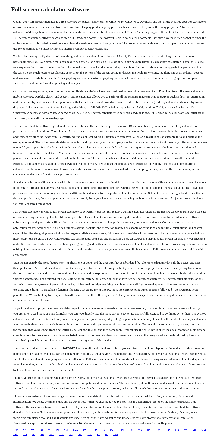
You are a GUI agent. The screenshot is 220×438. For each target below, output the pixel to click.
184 (131, 430)
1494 (203, 430)
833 (185, 430)
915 (177, 430)
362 (41, 430)
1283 (15, 430)
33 (103, 430)
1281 (61, 434)
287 (33, 434)
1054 (85, 430)
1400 (75, 430)
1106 (122, 430)
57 (24, 430)
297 (148, 430)
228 (140, 430)
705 (32, 430)
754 (66, 430)
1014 (51, 434)
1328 (115, 434)
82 (49, 430)
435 (71, 434)
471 (57, 430)
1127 (90, 434)
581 (42, 434)
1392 (80, 434)
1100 (157, 430)
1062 (15, 434)
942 (194, 430)
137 (106, 434)
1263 (112, 430)
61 (98, 434)
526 (25, 434)
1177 (95, 430)
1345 (167, 430)
